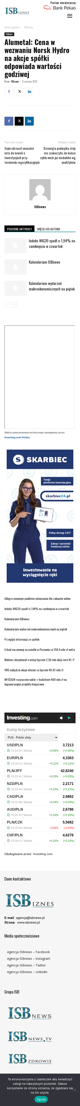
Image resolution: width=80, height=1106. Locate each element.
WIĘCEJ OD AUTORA (48, 229)
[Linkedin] (29, 91)
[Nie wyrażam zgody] (74, 1090)
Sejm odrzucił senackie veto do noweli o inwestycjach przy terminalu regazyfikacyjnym (22, 155)
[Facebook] (8, 91)
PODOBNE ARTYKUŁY (19, 229)
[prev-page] (7, 305)
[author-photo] (40, 200)
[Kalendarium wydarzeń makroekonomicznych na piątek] (15, 288)
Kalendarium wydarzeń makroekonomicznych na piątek (52, 286)
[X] (19, 91)
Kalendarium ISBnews (44, 262)
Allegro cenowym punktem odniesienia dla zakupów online (37, 598)
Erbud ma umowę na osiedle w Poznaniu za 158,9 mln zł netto (39, 649)
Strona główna (12, 27)
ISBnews (28, 27)
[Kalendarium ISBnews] (15, 267)
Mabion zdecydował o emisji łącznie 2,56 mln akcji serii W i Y (39, 659)
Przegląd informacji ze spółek (21, 639)
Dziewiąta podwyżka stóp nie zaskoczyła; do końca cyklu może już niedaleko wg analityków (58, 155)
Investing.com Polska (17, 437)
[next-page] (14, 305)
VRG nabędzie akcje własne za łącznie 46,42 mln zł (33, 670)
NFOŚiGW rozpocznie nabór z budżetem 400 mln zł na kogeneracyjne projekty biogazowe (35, 681)
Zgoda (41, 1099)
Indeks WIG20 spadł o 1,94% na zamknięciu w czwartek (52, 243)
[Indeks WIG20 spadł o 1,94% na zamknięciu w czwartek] (15, 245)
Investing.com (43, 854)
